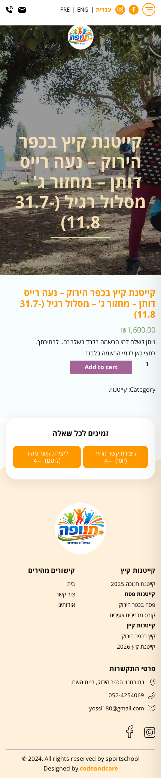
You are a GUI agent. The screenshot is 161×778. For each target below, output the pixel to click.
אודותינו (66, 605)
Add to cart (101, 367)
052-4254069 (126, 695)
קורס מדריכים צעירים (132, 615)
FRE (65, 9)
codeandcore (99, 768)
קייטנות (118, 389)
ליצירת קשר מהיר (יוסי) (116, 457)
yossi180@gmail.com (116, 708)
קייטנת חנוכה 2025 (133, 584)
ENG (82, 9)
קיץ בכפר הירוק (138, 636)
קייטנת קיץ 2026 (136, 646)
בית (71, 584)
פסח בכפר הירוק (137, 605)
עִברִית (104, 10)
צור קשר (65, 594)
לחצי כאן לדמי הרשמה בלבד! (120, 353)
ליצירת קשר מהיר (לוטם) (47, 457)
